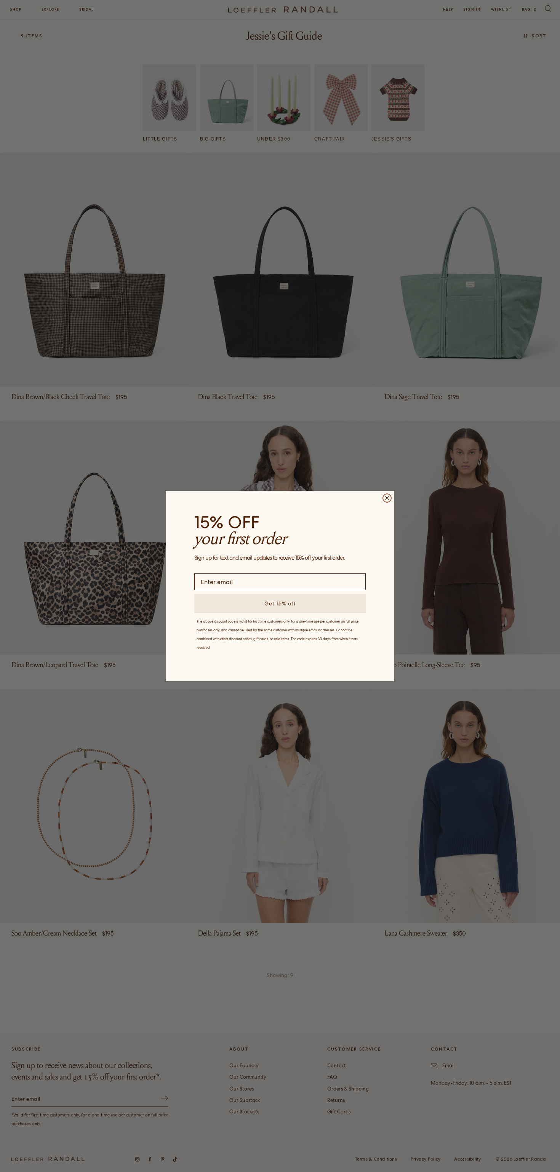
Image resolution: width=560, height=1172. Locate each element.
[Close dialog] (387, 498)
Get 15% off (280, 603)
